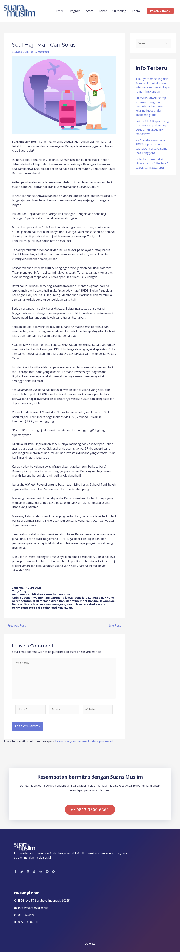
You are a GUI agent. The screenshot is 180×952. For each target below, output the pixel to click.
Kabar (103, 11)
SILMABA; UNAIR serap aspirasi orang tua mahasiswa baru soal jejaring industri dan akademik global (151, 106)
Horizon (43, 52)
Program (74, 11)
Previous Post (15, 625)
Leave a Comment (24, 52)
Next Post (116, 625)
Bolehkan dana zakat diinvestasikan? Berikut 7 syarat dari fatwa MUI (152, 163)
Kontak (136, 11)
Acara (89, 11)
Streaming (119, 11)
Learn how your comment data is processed (84, 741)
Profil (59, 11)
